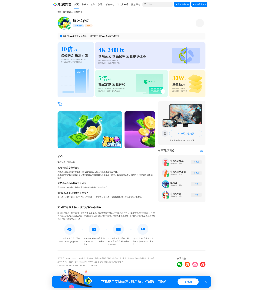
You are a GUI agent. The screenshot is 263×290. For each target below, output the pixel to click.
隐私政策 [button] (131, 258)
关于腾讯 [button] (61, 258)
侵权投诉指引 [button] (141, 258)
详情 (196, 184)
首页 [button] (59, 12)
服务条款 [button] (82, 258)
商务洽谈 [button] (90, 258)
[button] (62, 4)
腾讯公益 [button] (106, 258)
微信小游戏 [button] (67, 12)
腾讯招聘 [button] (98, 258)
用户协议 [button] (151, 258)
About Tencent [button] (71, 258)
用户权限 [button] (123, 258)
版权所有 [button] (115, 258)
